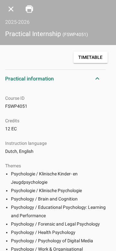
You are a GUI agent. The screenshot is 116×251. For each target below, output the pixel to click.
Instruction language (26, 143)
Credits (12, 120)
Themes (13, 165)
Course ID (14, 98)
